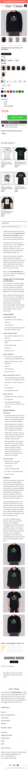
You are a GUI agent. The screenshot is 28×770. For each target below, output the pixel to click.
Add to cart (17, 117)
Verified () (20, 658)
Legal (2, 744)
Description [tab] (5, 223)
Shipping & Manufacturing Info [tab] (10, 226)
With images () (10, 658)
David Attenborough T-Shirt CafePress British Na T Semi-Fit (7, 213)
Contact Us (4, 732)
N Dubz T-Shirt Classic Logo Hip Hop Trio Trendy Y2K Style (6, 164)
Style (3, 63)
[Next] (25, 23)
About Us (3, 712)
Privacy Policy (5, 718)
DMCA (3, 741)
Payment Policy (5, 738)
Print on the (4, 99)
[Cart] (25, 5)
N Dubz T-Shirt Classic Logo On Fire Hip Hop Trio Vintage (20, 188)
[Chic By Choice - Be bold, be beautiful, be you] (14, 5)
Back (5, 104)
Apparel (3, 45)
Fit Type (3, 56)
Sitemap (3, 723)
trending (4, 133)
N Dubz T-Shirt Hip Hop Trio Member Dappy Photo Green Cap (7, 188)
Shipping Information (6, 735)
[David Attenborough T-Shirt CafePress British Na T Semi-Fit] (7, 203)
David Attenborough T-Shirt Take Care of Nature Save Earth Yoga (21, 164)
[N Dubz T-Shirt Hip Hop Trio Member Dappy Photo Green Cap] (7, 178)
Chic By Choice (16, 692)
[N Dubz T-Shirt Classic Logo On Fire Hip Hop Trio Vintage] (21, 178)
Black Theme (18, 45)
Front (5, 101)
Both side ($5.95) (8, 106)
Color (2, 88)
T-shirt (10, 45)
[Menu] (2, 6)
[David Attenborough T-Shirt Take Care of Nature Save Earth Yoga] (21, 154)
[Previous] (3, 23)
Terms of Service (5, 720)
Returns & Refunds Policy (8, 715)
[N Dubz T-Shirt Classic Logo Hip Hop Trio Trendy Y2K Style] (7, 154)
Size (2, 78)
